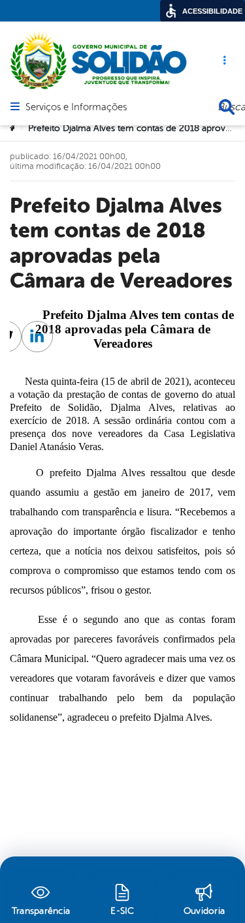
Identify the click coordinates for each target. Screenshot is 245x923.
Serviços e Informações (76, 107)
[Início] (14, 128)
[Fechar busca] (227, 107)
